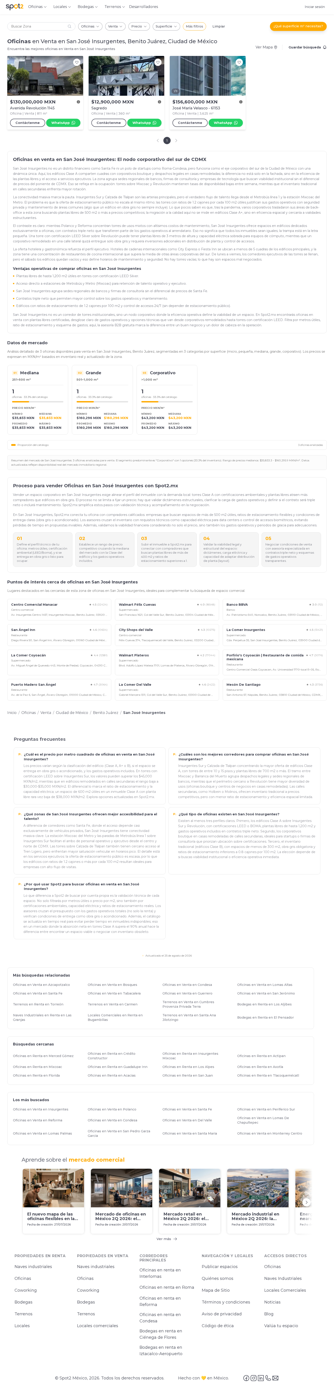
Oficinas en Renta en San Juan (189, 1075)
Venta (113, 26)
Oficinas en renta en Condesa (160, 1318)
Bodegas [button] (86, 7)
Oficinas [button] (35, 7)
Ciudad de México (72, 713)
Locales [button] (60, 7)
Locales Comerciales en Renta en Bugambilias (123, 1017)
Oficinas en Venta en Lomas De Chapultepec (272, 1120)
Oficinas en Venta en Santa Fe (40, 993)
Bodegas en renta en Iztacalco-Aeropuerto (161, 1350)
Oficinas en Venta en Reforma (39, 1120)
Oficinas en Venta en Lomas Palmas (44, 1134)
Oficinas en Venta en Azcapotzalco (43, 985)
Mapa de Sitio (216, 1290)
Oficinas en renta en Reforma (160, 1301)
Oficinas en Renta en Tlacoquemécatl (270, 1075)
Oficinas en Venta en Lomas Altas (267, 985)
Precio (136, 26)
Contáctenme (27, 123)
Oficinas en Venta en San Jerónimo (268, 993)
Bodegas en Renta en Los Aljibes (266, 1004)
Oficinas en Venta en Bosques (114, 985)
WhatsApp (60, 123)
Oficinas (88, 26)
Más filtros (194, 26)
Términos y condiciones (226, 1302)
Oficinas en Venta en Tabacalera (116, 993)
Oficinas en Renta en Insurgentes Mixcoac (197, 1056)
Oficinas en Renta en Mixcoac (39, 1067)
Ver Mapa (264, 47)
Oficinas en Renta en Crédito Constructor (123, 1056)
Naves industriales (33, 1266)
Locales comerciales (97, 1326)
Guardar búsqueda (305, 47)
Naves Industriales (283, 1278)
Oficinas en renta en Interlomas (160, 1273)
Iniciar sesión (315, 7)
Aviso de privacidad (222, 1314)
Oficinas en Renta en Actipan (263, 1056)
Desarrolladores (143, 7)
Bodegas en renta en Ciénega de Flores (161, 1334)
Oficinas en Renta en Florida (38, 1075)
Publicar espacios (220, 1266)
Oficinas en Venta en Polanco (114, 1110)
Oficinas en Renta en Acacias (114, 1075)
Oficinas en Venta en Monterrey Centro (271, 1134)
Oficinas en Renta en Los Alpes (190, 1067)
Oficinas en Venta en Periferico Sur (268, 1110)
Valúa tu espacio (281, 1326)
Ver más (164, 1238)
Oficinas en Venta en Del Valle (189, 1120)
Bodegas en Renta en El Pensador (267, 1017)
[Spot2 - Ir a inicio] (14, 6)
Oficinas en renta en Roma (167, 1287)
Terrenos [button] (113, 7)
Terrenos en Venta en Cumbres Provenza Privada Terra (197, 1004)
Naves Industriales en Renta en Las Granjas (48, 1017)
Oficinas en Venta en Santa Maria (191, 1134)
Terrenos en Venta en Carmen (115, 1004)
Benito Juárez (105, 713)
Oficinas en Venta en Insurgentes (42, 1110)
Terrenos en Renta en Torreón (40, 1004)
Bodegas (23, 1302)
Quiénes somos (217, 1278)
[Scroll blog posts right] (306, 1202)
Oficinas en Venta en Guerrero (189, 993)
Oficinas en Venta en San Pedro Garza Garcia (123, 1133)
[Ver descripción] (78, 102)
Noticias (272, 1302)
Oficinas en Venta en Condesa (189, 985)
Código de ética (218, 1326)
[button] (41, 26)
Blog (269, 1314)
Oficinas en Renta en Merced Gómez (45, 1056)
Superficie (164, 26)
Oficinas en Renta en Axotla (262, 1067)
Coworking (26, 1290)
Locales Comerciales (285, 1290)
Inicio (12, 713)
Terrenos (23, 1314)
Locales (22, 1326)
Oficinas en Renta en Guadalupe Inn (120, 1067)
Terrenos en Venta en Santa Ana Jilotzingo (197, 1017)
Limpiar (218, 26)
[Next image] (77, 76)
